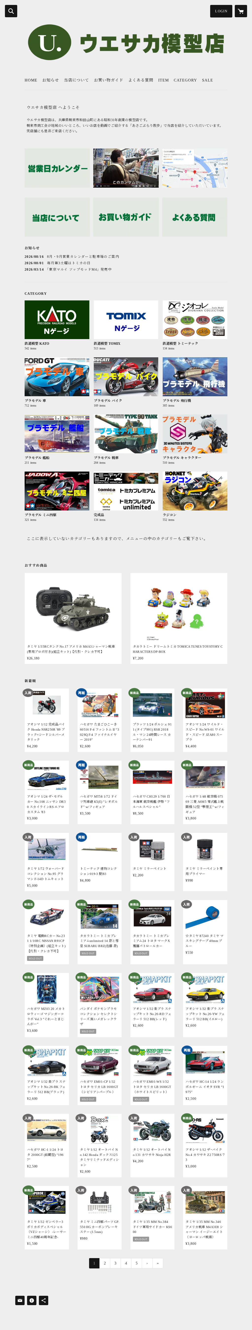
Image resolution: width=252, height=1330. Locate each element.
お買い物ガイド (108, 80)
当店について (76, 80)
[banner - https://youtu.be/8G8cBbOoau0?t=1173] (125, 168)
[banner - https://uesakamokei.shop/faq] (194, 217)
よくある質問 (140, 80)
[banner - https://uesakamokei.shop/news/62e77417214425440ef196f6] (57, 168)
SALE (207, 80)
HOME (31, 80)
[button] (221, 11)
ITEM (163, 80)
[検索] (11, 11)
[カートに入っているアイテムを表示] (241, 11)
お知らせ (50, 80)
